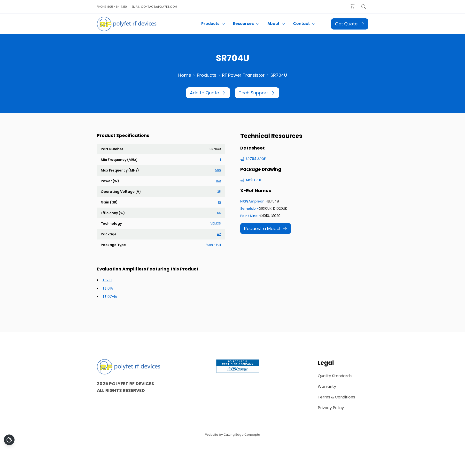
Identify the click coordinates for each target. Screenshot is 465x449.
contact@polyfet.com (159, 7)
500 (218, 170)
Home (184, 75)
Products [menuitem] (210, 23)
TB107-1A (109, 296)
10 (219, 202)
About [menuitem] (273, 23)
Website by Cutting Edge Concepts (232, 434)
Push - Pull (213, 245)
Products (206, 75)
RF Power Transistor (243, 75)
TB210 (107, 280)
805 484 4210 (117, 7)
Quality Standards (335, 376)
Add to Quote (204, 93)
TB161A (107, 288)
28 (219, 191)
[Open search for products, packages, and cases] (363, 6)
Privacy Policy (331, 408)
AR (219, 234)
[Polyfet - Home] (126, 24)
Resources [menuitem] (244, 23)
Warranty (327, 386)
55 (219, 213)
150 (218, 181)
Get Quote (346, 24)
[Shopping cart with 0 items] (352, 6)
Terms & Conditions (336, 397)
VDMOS (215, 223)
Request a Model (262, 228)
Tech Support (253, 93)
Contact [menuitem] (302, 23)
